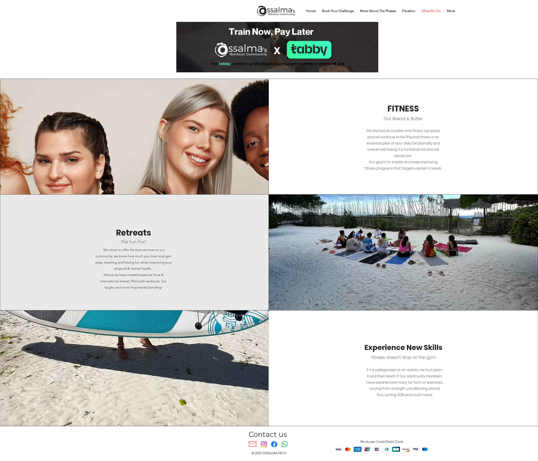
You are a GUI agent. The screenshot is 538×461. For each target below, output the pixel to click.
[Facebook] (274, 444)
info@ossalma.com (278, 63)
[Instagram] (264, 444)
